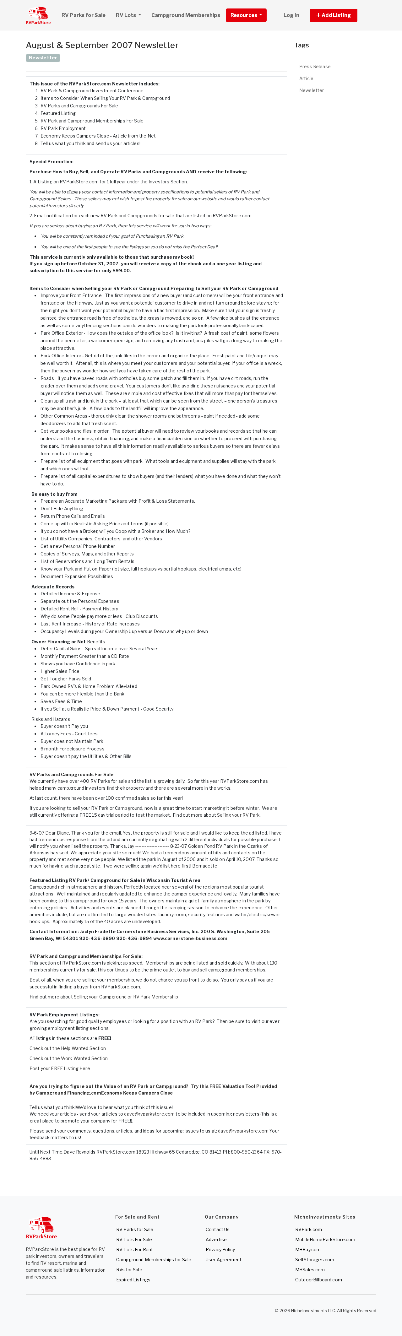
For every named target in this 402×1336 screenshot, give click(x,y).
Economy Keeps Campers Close (137, 1092)
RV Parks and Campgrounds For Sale (72, 774)
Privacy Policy (220, 1249)
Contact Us (218, 1229)
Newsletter (311, 90)
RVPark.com (308, 1229)
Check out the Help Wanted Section (68, 1048)
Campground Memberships (185, 15)
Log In (291, 15)
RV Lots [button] (126, 15)
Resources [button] (244, 15)
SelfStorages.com (314, 1259)
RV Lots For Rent (134, 1249)
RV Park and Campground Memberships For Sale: (86, 956)
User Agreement (224, 1259)
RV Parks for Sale (84, 15)
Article (306, 78)
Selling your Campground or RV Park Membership (126, 996)
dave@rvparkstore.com (149, 1114)
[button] (340, 15)
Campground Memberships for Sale (153, 1259)
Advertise (216, 1239)
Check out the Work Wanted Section (69, 1058)
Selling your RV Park (238, 815)
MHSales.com (310, 1269)
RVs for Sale (129, 1269)
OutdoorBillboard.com (318, 1279)
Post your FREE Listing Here (60, 1068)
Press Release (315, 66)
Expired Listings (133, 1279)
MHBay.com (308, 1249)
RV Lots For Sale (134, 1239)
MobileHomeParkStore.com (325, 1239)
